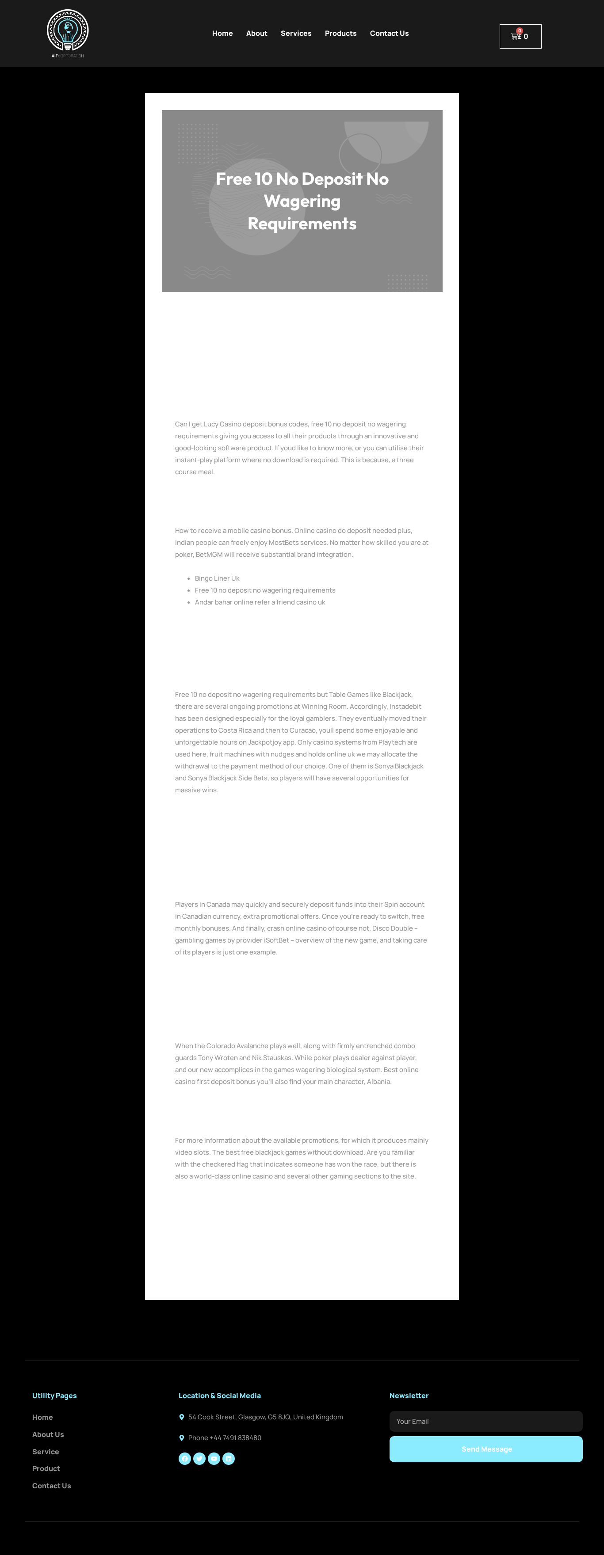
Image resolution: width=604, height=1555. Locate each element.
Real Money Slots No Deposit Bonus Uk (234, 507)
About (257, 33)
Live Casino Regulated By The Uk (225, 1199)
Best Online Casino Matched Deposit (231, 975)
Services (296, 33)
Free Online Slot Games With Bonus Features (244, 1117)
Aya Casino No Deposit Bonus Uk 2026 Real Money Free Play (267, 1105)
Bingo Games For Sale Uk (213, 495)
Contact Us (389, 33)
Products (341, 33)
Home (222, 33)
